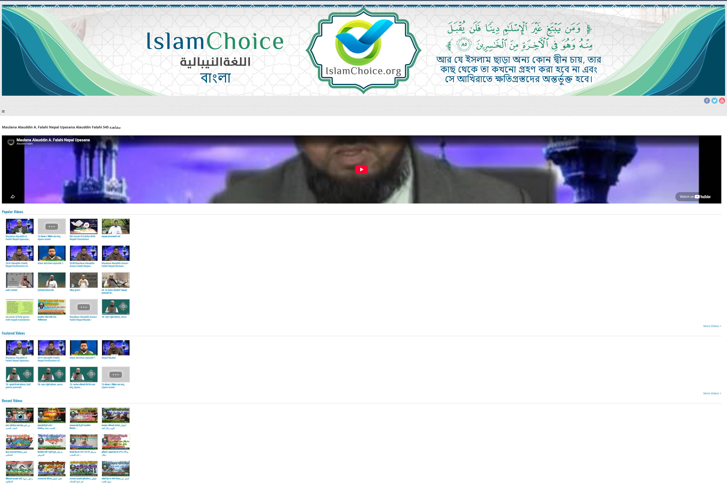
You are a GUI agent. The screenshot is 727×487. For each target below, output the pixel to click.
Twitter (714, 101)
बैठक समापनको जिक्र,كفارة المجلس (16, 453)
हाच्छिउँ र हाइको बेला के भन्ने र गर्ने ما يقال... (115, 453)
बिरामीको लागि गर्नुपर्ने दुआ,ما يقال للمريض (50, 453)
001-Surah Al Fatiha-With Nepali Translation (82, 238)
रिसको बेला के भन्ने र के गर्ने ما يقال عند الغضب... (83, 453)
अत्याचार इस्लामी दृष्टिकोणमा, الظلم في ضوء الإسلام (83, 480)
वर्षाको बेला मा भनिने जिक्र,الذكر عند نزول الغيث (115, 480)
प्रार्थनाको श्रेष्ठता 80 (46, 290)
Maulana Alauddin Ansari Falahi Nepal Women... (115, 264)
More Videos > (712, 326)
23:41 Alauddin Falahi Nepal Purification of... (17, 264)
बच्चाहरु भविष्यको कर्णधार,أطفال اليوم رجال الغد (114, 427)
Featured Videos (13, 333)
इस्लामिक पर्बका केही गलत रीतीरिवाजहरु (47, 318)
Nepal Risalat (109, 357)
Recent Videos (12, 400)
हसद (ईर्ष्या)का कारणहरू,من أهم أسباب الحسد (18, 427)
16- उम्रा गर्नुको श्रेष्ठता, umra (114, 316)
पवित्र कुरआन (75, 290)
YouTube (722, 101)
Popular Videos (12, 211)
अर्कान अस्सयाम (11, 290)
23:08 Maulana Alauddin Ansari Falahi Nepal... (82, 264)
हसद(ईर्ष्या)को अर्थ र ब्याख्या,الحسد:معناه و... (47, 427)
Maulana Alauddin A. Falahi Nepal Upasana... (18, 238)
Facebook (707, 101)
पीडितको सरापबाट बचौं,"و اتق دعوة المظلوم (19, 480)
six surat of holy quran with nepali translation (18, 318)
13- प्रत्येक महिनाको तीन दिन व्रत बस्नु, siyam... (82, 386)
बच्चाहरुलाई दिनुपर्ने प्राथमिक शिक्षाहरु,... (80, 427)
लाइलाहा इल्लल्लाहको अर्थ (111, 236)
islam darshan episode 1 (50, 263)
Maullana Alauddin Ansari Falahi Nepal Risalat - (83, 318)
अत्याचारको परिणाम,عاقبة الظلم (50, 478)
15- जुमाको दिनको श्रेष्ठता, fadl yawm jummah (18, 386)
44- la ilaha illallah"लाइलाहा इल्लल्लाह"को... (114, 291)
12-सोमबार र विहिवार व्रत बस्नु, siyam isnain (49, 238)
